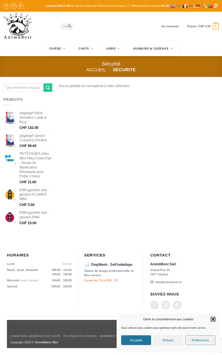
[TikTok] (177, 305)
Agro (111, 48)
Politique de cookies (80, 336)
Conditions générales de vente (35, 336)
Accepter (136, 340)
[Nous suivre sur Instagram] (13, 6)
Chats (83, 48)
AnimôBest (108, 336)
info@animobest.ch (168, 282)
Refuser (168, 340)
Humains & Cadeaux (151, 48)
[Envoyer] (69, 26)
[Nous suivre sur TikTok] (20, 6)
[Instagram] (166, 305)
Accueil (96, 69)
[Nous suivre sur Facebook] (6, 6)
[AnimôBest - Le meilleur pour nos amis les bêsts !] (28, 26)
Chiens (55, 48)
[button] (213, 319)
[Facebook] (154, 305)
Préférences (200, 340)
